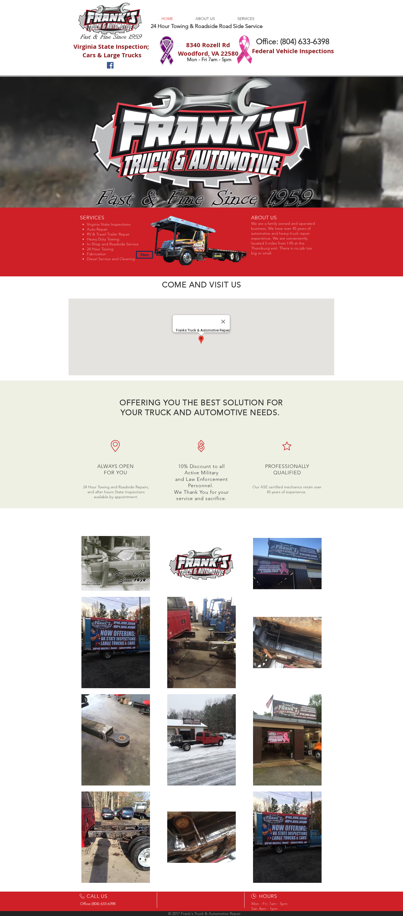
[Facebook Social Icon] (110, 65)
